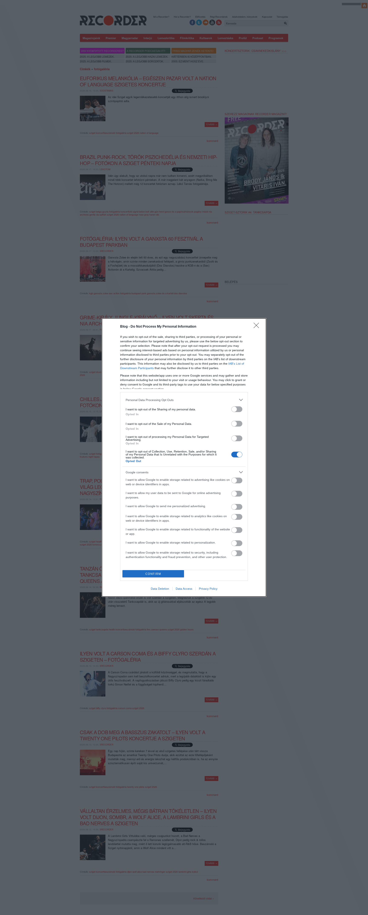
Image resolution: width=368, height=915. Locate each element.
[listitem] (184, 400)
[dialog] (184, 457)
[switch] (236, 409)
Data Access (184, 588)
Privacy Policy (208, 588)
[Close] (258, 327)
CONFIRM (153, 573)
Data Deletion (160, 588)
